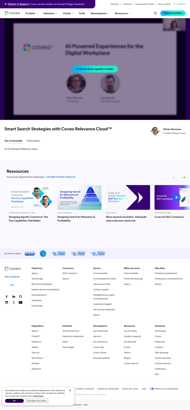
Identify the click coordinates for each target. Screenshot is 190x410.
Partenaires (127, 4)
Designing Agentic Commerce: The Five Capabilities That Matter (28, 218)
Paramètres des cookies (37, 401)
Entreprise (115, 4)
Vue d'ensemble (13, 140)
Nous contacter (164, 4)
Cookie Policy (38, 396)
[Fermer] (70, 390)
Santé (85, 405)
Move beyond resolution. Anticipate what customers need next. (126, 218)
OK (14, 401)
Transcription (33, 141)
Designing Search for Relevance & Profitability (76, 218)
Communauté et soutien (144, 4)
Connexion (181, 4)
